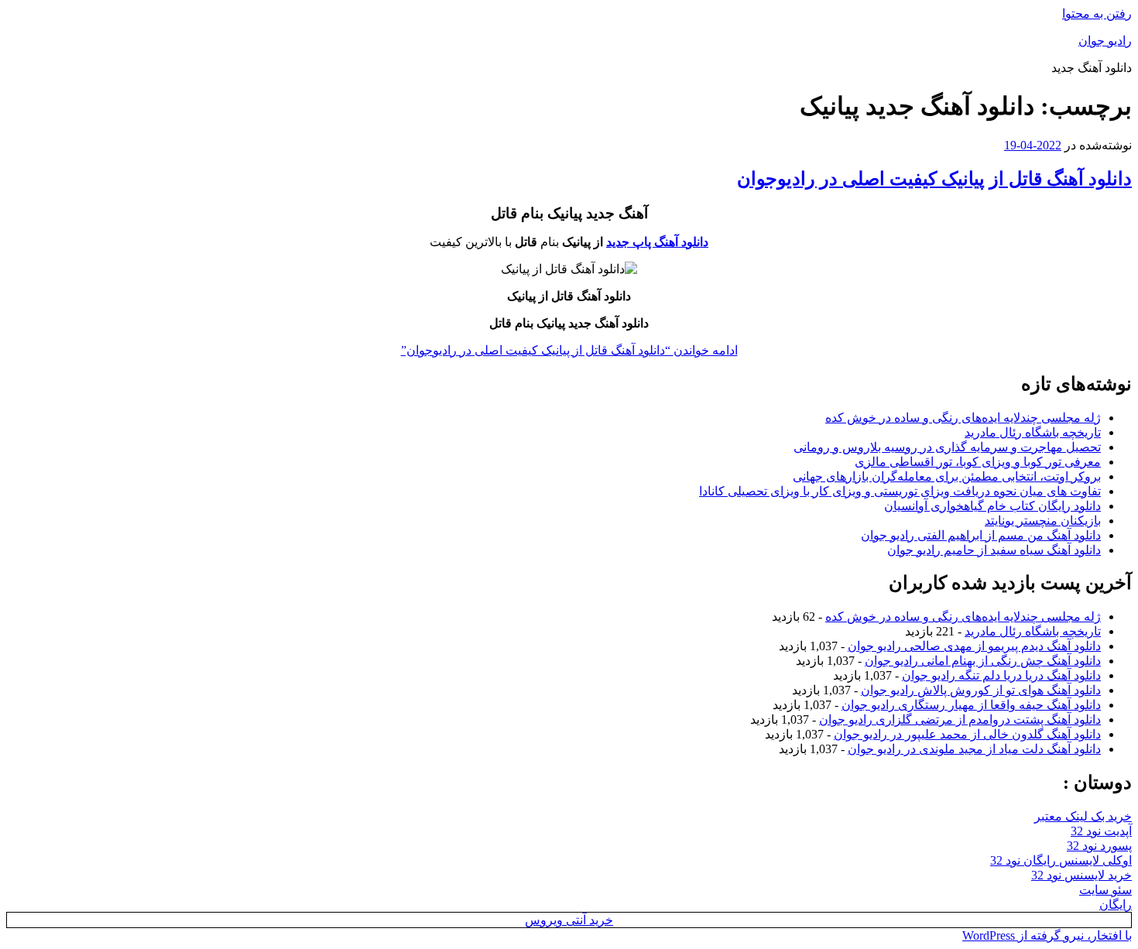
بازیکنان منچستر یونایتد (1043, 520)
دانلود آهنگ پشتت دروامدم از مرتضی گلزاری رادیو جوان (960, 719)
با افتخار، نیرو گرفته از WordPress (1047, 935)
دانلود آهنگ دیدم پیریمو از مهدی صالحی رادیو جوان (974, 646)
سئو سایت (1105, 889)
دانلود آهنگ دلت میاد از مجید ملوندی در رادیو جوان (974, 748)
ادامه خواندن (569, 350)
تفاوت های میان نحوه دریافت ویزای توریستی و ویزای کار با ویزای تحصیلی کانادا (900, 491)
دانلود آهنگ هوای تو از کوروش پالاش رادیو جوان (981, 690)
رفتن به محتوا (1097, 13)
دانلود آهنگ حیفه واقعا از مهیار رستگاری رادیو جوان (971, 704)
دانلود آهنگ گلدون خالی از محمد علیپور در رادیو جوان (967, 734)
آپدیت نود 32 (1101, 831)
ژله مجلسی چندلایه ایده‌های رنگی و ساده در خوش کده (963, 417)
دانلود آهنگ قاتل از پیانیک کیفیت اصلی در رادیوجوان (934, 179)
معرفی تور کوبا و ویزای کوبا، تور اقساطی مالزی (978, 461)
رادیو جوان (1105, 40)
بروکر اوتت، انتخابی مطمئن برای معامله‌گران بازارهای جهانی (947, 476)
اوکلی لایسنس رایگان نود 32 (1061, 860)
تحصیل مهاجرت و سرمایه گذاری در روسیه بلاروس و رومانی (947, 447)
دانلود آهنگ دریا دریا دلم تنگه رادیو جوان (1001, 675)
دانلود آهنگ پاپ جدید (657, 241)
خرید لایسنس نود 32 (1081, 875)
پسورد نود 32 (1099, 845)
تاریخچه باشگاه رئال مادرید (1033, 432)
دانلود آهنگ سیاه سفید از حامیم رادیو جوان (994, 550)
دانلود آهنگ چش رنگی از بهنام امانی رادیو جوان (983, 660)
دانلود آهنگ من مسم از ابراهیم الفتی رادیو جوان (981, 535)
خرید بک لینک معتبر (1083, 816)
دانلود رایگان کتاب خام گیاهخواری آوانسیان (992, 505)
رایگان (1115, 904)
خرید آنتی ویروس (569, 920)
